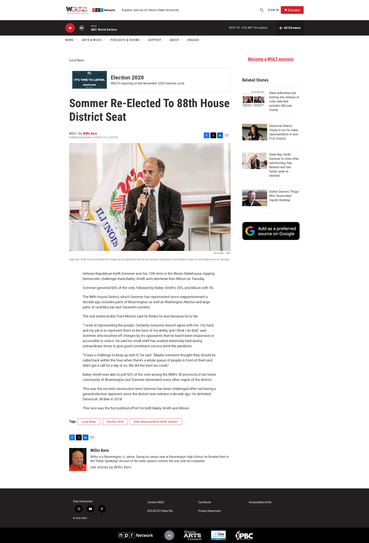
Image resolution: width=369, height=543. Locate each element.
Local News (76, 60)
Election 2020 (127, 77)
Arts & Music (92, 40)
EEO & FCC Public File (160, 511)
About (174, 40)
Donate (294, 10)
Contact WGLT (156, 502)
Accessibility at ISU (260, 502)
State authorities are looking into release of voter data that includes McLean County (284, 101)
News (69, 40)
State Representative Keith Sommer (156, 421)
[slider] (87, 28)
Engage (193, 40)
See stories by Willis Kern (110, 467)
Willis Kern (90, 133)
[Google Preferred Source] (271, 231)
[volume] (81, 28)
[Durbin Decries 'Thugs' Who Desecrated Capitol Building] (254, 198)
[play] (70, 28)
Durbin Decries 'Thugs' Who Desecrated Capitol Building (284, 196)
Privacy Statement (209, 511)
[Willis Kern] (77, 459)
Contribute (204, 502)
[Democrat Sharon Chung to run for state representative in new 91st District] (254, 132)
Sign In (273, 10)
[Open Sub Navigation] (76, 40)
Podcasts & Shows (125, 40)
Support (154, 40)
